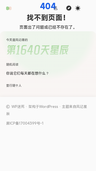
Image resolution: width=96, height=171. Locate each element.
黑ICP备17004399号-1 (25, 123)
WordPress (48, 106)
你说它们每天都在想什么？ (27, 73)
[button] (9, 8)
